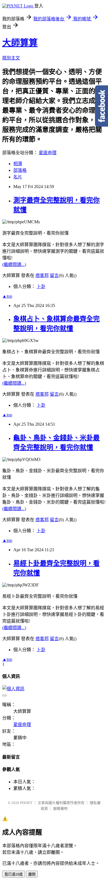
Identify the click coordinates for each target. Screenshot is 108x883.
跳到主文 (11, 58)
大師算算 (20, 43)
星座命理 (47, 152)
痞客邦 (42, 275)
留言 (54, 275)
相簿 (17, 163)
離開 (31, 874)
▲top (7, 296)
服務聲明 (60, 808)
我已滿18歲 (13, 874)
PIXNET (26, 803)
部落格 (20, 170)
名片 (17, 177)
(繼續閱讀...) (14, 264)
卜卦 (41, 286)
